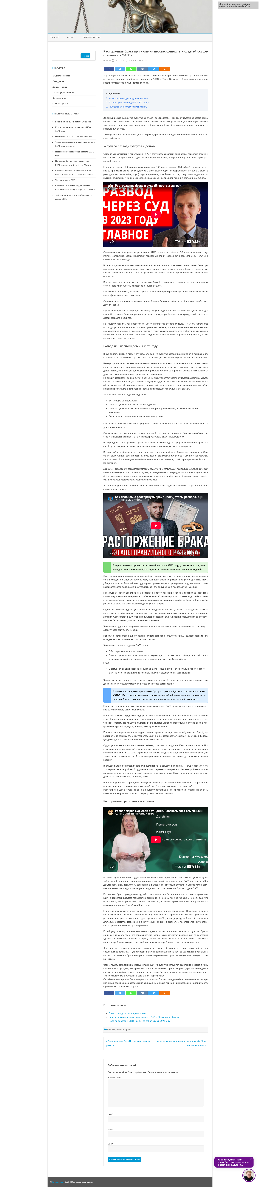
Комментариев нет (138, 60)
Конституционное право (119, 1029)
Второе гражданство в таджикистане (128, 1013)
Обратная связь (92, 37)
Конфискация (59, 98)
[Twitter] (120, 69)
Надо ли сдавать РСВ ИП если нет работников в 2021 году (139, 1021)
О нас (70, 37)
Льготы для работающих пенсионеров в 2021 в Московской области (144, 1017)
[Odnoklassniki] (164, 69)
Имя (110, 1114)
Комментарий (114, 1077)
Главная (54, 37)
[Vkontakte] (142, 69)
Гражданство (59, 81)
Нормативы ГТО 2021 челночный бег (73, 136)
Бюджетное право (61, 75)
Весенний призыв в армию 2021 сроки (74, 121)
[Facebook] (109, 69)
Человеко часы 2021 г (66, 180)
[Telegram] (153, 69)
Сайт (110, 1144)
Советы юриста (60, 103)
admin (108, 60)
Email (111, 1129)
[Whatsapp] (131, 69)
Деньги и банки (60, 87)
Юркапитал (57, 1182)
